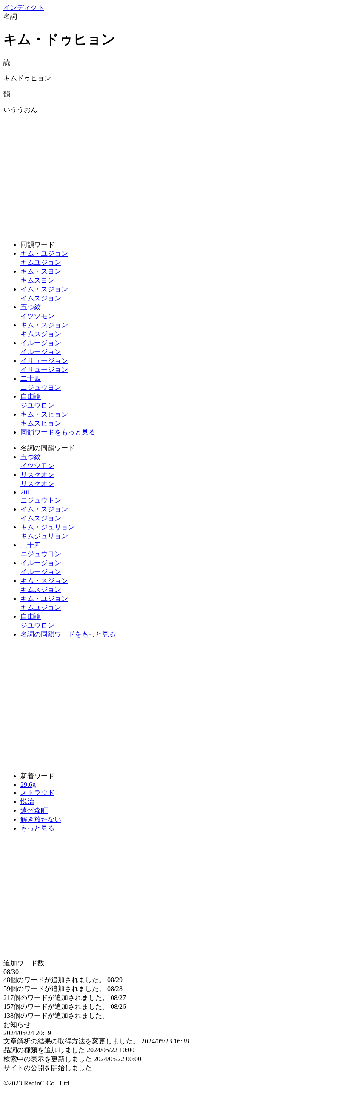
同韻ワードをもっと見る (57, 432)
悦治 (27, 801)
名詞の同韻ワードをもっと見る (68, 634)
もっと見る (37, 828)
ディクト (23, 7)
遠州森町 (34, 810)
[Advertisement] (174, 174)
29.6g (28, 784)
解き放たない (40, 819)
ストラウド (37, 792)
